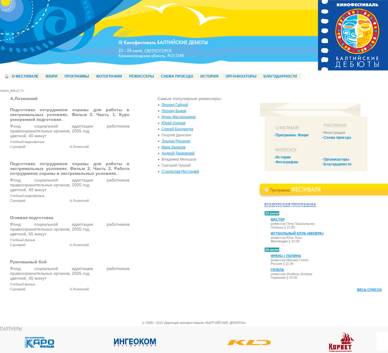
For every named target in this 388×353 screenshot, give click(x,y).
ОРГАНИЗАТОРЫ (241, 76)
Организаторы (336, 159)
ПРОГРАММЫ (77, 76)
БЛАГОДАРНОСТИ (280, 76)
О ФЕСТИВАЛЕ (25, 76)
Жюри (303, 135)
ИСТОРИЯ (209, 76)
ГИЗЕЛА (277, 269)
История (283, 157)
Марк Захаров (174, 147)
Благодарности (337, 164)
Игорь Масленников (179, 117)
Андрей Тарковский (178, 153)
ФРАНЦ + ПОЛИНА (286, 256)
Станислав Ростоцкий (180, 171)
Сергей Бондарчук (177, 129)
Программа (286, 135)
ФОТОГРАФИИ (109, 76)
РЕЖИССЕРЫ (141, 76)
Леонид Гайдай (175, 105)
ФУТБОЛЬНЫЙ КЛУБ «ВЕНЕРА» (297, 233)
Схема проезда (337, 137)
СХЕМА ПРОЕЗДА (177, 76)
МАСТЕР (278, 219)
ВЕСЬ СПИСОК (369, 289)
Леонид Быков (174, 111)
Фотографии (287, 162)
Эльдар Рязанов (176, 141)
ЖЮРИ (51, 76)
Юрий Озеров (173, 123)
